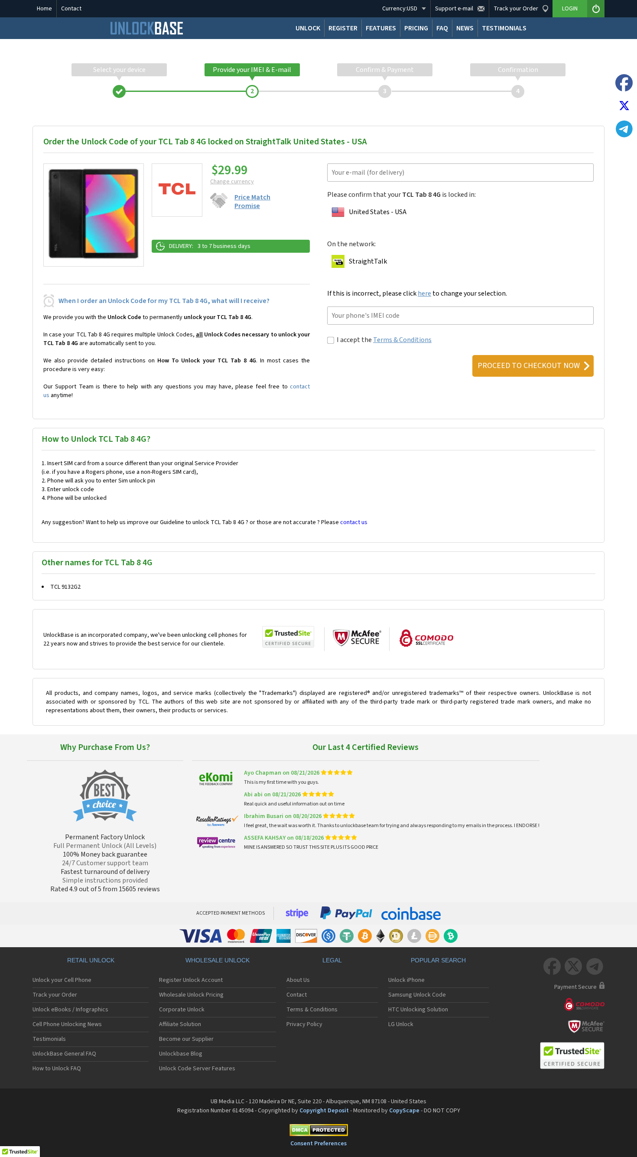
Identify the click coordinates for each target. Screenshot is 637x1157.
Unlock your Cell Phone (61, 980)
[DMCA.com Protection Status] (318, 1131)
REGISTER (343, 28)
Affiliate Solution (180, 1024)
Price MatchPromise (252, 201)
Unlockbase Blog (180, 1053)
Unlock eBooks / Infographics (70, 1009)
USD (399, 8)
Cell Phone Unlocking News (67, 1024)
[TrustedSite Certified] (288, 637)
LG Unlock (400, 1024)
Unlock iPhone (406, 980)
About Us (298, 980)
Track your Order (54, 995)
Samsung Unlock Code (417, 995)
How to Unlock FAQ (56, 1068)
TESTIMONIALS (504, 28)
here (424, 293)
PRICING (416, 28)
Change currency (232, 181)
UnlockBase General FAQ (64, 1053)
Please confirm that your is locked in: (401, 194)
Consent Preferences (318, 1143)
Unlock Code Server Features (197, 1068)
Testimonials (49, 1039)
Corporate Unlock (182, 1009)
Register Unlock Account (191, 980)
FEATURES (381, 28)
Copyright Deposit (324, 1110)
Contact (71, 8)
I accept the (384, 340)
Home (44, 8)
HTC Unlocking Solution (418, 1009)
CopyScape (404, 1110)
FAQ (442, 28)
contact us (353, 522)
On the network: (351, 244)
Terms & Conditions (402, 340)
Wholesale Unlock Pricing (191, 995)
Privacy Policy (304, 1024)
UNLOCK (308, 28)
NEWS (465, 28)
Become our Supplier (186, 1039)
